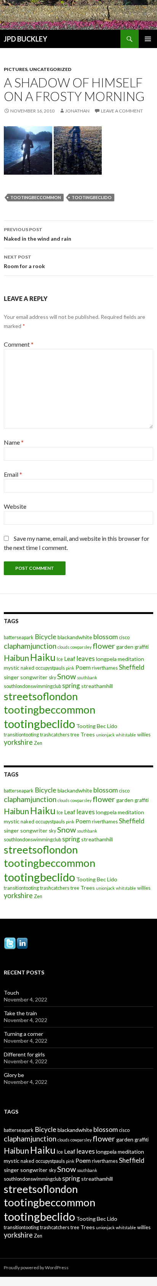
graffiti (142, 647)
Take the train (20, 1013)
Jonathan (77, 111)
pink (70, 668)
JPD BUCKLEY (25, 39)
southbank (87, 677)
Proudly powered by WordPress (36, 1267)
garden (124, 646)
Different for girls (24, 1054)
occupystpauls (50, 668)
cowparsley (80, 647)
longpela (106, 659)
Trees (87, 734)
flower (104, 645)
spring (71, 686)
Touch (11, 992)
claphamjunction (30, 645)
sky (52, 677)
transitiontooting (21, 735)
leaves (86, 658)
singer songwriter (26, 677)
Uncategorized (50, 69)
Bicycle (45, 637)
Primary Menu (148, 39)
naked (27, 668)
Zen (38, 743)
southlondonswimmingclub (32, 686)
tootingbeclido (92, 197)
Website (15, 506)
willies (144, 735)
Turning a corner (23, 1033)
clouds (63, 647)
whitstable (126, 734)
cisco (124, 637)
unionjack (105, 734)
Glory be (14, 1075)
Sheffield (131, 667)
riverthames (105, 668)
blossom (105, 637)
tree (74, 735)
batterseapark (19, 637)
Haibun (16, 657)
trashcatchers (54, 735)
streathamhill (97, 686)
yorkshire (18, 742)
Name (14, 442)
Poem (83, 667)
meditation (131, 659)
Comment (19, 344)
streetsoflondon (41, 696)
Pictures (15, 69)
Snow (66, 676)
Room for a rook (24, 261)
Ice (60, 659)
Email (13, 474)
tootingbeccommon (35, 197)
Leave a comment (122, 111)
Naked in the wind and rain (37, 234)
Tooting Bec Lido (96, 726)
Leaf (69, 658)
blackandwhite (75, 637)
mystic (11, 667)
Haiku (43, 657)
